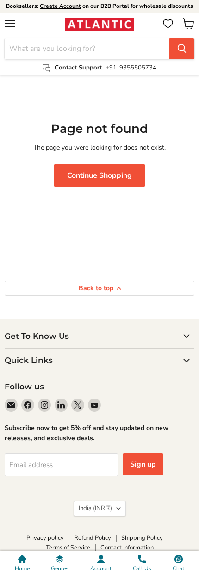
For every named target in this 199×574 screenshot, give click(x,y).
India (95, 508)
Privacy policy (45, 538)
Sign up (143, 464)
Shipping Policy (142, 538)
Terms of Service (68, 547)
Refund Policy (92, 538)
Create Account (60, 6)
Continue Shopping (99, 175)
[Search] (181, 48)
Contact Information (127, 547)
